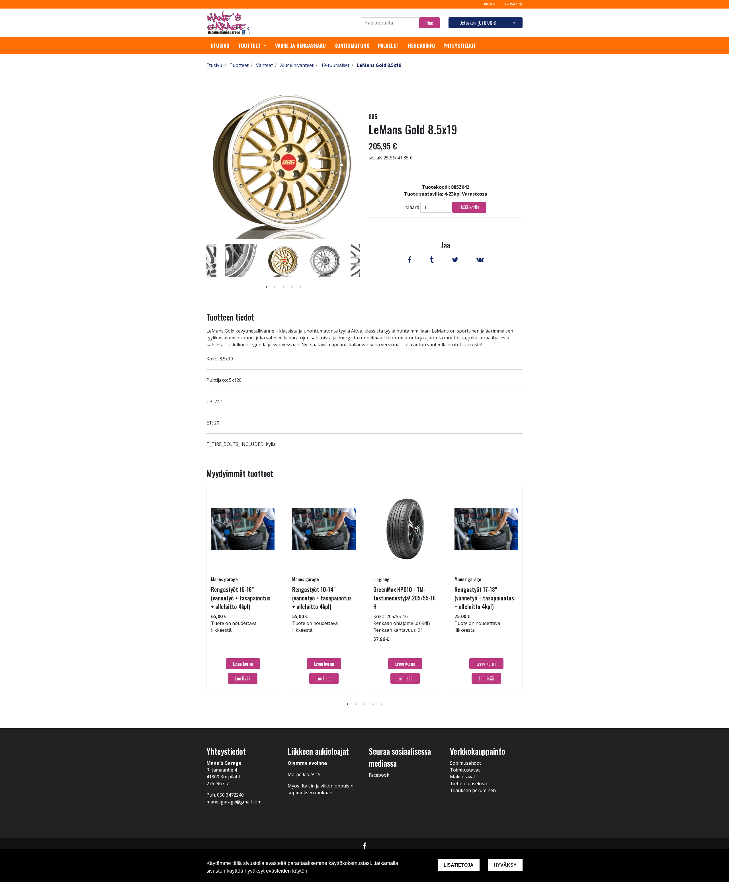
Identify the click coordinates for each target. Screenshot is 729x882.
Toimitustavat (465, 770)
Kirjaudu (491, 4)
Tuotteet (249, 46)
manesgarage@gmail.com (233, 802)
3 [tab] (283, 287)
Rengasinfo (421, 46)
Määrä (412, 207)
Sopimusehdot (465, 763)
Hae (429, 22)
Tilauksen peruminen (473, 790)
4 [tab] (292, 287)
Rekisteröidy (513, 4)
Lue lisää (242, 678)
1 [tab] (266, 287)
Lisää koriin (469, 207)
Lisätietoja (459, 865)
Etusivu (220, 46)
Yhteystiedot (460, 46)
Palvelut (389, 46)
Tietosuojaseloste (469, 783)
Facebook (379, 775)
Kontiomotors (351, 46)
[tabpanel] (283, 260)
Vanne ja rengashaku (300, 46)
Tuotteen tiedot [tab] (230, 317)
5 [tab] (300, 287)
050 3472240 (230, 795)
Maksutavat (462, 777)
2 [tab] (275, 287)
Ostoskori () (477, 22)
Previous (202, 269)
